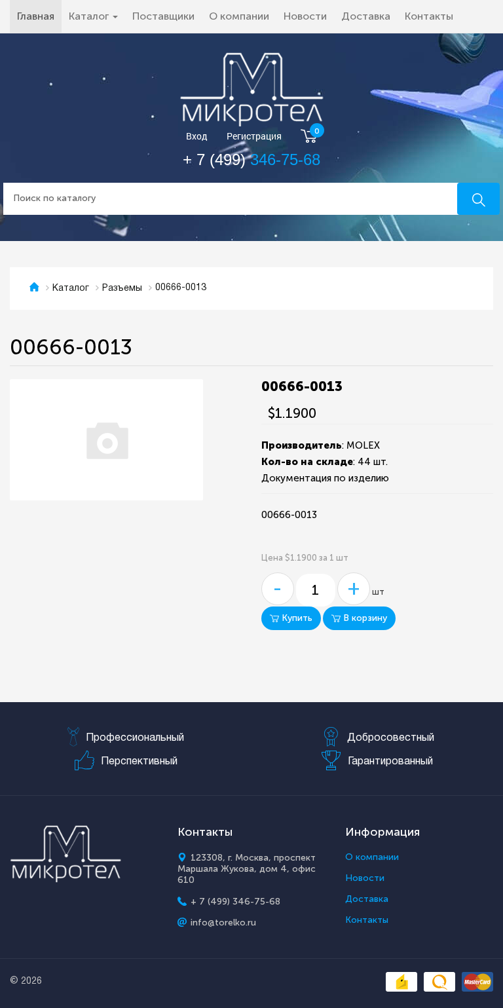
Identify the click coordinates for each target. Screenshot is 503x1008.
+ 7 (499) (251, 159)
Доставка (365, 16)
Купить (295, 618)
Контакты (429, 16)
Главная (39, 15)
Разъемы (122, 288)
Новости (305, 16)
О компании (239, 16)
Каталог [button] (90, 16)
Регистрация (254, 136)
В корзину (364, 618)
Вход (197, 136)
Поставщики (163, 16)
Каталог (70, 288)
